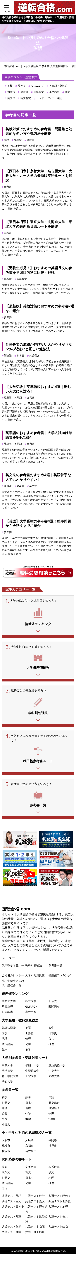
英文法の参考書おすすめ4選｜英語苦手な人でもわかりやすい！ (38, 477)
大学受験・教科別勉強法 (20, 1020)
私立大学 (30, 1001)
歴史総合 (54, 1102)
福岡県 (53, 1140)
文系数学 (30, 1167)
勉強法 (11, 91)
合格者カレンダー (13, 975)
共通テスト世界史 (60, 1201)
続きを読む (14, 208)
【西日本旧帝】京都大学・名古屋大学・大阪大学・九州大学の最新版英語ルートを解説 (39, 175)
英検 (10, 85)
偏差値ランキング (60, 975)
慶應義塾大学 (57, 1065)
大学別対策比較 (35, 975)
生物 (4, 1049)
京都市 (29, 1145)
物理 (51, 1044)
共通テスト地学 (11, 1232)
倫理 (28, 1038)
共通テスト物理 (35, 1226)
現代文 (6, 1172)
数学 (51, 1027)
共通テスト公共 (58, 1216)
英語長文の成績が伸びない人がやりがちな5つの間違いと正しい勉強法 (39, 346)
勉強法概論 (9, 1027)
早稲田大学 (32, 1065)
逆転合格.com (16, 908)
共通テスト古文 (11, 1201)
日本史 (53, 1033)
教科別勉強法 (33, 965)
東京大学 (7, 1065)
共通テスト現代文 (60, 1195)
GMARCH (31, 1006)
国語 (4, 1033)
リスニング (37, 85)
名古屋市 (30, 1151)
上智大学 (30, 1076)
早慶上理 (7, 1006)
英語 (28, 1027)
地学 (28, 1049)
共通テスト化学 (11, 1226)
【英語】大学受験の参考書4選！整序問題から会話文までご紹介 (38, 523)
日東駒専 (7, 1012)
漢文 (51, 1172)
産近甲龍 (30, 1012)
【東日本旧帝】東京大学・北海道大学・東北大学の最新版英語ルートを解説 (39, 224)
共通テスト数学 (35, 1195)
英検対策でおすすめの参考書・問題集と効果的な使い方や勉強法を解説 (39, 131)
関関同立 (54, 1006)
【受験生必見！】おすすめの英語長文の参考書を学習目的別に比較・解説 (39, 270)
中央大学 (54, 1070)
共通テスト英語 (11, 1195)
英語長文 (39, 91)
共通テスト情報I (35, 1232)
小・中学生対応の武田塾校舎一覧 (27, 1132)
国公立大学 (9, 1001)
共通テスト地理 (58, 1206)
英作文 (22, 85)
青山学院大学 (10, 1076)
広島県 (29, 1140)
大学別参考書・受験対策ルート (25, 1058)
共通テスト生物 (58, 1226)
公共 (51, 1038)
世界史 (29, 1033)
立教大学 (54, 1076)
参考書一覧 (55, 965)
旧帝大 (53, 1001)
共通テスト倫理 (11, 1216)
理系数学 (54, 1167)
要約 (67, 91)
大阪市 (6, 1140)
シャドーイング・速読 (49, 98)
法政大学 (7, 1081)
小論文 (6, 1124)
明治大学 (7, 1070)
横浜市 (6, 1151)
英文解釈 (25, 98)
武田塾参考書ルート (17, 1159)
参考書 (24, 91)
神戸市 (53, 1145)
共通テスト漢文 (35, 1201)
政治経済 (7, 1044)
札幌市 (6, 1145)
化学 (28, 1044)
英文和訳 (54, 91)
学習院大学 (32, 1070)
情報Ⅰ (52, 1119)
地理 (4, 1038)
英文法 (11, 98)
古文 (28, 1172)
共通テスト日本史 (13, 1206)
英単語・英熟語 (58, 85)
